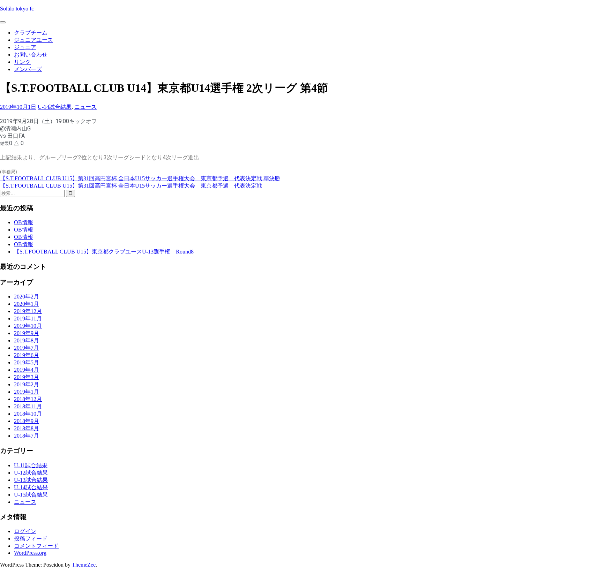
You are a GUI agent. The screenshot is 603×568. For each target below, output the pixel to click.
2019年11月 (28, 318)
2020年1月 (26, 304)
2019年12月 (28, 311)
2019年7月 (26, 348)
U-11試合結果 (30, 465)
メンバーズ (28, 69)
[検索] (70, 193)
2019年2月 (26, 384)
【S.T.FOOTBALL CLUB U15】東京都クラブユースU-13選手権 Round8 (104, 252)
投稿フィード (30, 539)
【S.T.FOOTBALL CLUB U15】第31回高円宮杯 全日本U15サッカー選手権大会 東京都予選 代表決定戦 (131, 186)
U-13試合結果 (31, 480)
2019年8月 (26, 340)
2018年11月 (28, 406)
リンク (22, 62)
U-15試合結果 (31, 495)
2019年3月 (26, 377)
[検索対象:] (33, 193)
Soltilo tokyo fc (17, 9)
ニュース (85, 107)
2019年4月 (26, 370)
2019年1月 (26, 392)
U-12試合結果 (31, 473)
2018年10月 (28, 414)
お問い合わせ (30, 55)
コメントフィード (36, 546)
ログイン (25, 531)
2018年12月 (28, 399)
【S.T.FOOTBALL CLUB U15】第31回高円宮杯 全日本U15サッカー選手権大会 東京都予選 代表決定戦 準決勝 (140, 178)
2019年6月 (26, 355)
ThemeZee (84, 565)
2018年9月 (26, 421)
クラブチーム (30, 33)
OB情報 (23, 222)
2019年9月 (26, 333)
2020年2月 (26, 297)
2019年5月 (26, 362)
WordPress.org (30, 553)
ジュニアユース (33, 40)
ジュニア (25, 47)
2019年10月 (28, 326)
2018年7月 (26, 436)
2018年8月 (26, 428)
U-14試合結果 (55, 107)
